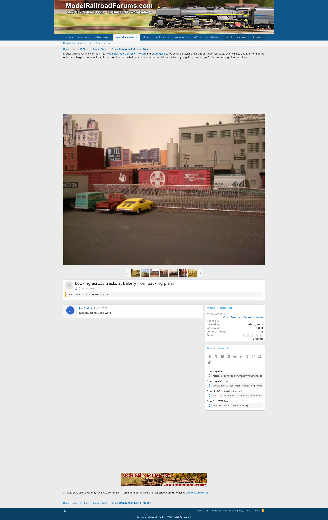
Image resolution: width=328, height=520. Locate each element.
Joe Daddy (85, 308)
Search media (103, 43)
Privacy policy (236, 510)
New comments (85, 43)
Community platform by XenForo (164, 517)
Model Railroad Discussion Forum (126, 53)
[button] (89, 37)
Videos (147, 37)
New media (69, 43)
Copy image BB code (217, 381)
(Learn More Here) (197, 492)
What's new (101, 37)
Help (247, 510)
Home (69, 37)
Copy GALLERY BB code (218, 401)
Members (180, 37)
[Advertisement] (164, 86)
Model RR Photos (127, 37)
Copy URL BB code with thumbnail (224, 391)
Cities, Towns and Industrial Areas (243, 317)
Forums (82, 37)
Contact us (202, 510)
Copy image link (215, 371)
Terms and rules (219, 510)
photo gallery (159, 53)
